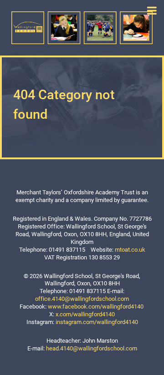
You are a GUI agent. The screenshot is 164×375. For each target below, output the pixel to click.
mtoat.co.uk (130, 249)
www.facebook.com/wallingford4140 (96, 306)
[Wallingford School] (82, 27)
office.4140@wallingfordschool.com (82, 298)
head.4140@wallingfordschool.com (91, 348)
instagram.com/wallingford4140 (97, 322)
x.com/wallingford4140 (85, 314)
